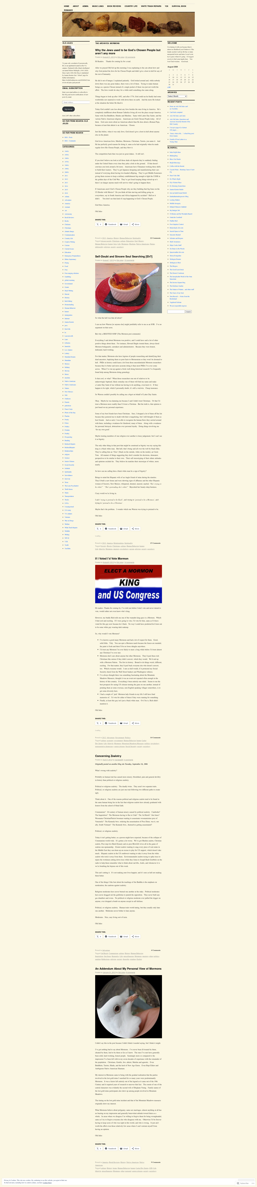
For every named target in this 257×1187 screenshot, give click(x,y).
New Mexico (69, 392)
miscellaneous (129, 956)
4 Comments (155, 950)
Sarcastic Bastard (175, 235)
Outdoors (68, 398)
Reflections (105, 959)
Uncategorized (69, 507)
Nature (152, 244)
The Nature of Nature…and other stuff (182, 289)
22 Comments (155, 238)
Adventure (110, 737)
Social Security (131, 746)
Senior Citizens (69, 461)
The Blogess (174, 266)
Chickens (68, 224)
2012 (104, 543)
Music (67, 374)
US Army (68, 510)
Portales (67, 430)
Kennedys (115, 956)
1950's (67, 155)
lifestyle (102, 549)
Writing (67, 534)
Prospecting (68, 437)
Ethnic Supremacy (70, 259)
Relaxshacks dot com (176, 228)
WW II (67, 538)
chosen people (106, 241)
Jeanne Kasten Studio (176, 189)
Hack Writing (69, 290)
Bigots (109, 546)
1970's (67, 162)
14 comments (129, 562)
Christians (116, 241)
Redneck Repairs (70, 444)
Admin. (85, 6)
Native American (132, 1162)
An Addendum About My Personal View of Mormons (128, 968)
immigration (68, 315)
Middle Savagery (175, 203)
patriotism (68, 405)
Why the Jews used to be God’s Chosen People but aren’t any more (127, 51)
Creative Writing (70, 242)
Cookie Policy (47, 1183)
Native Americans (142, 244)
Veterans (67, 517)
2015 (66, 189)
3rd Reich (104, 953)
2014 (66, 186)
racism (131, 549)
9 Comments (155, 1162)
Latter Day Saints (142, 1168)
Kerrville (67, 329)
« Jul (168, 87)
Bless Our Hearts (175, 159)
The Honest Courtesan (177, 273)
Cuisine (67, 245)
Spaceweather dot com (177, 252)
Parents (67, 402)
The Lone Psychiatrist (71, 486)
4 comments (128, 760)
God (136, 241)
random (98, 959)
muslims (67, 378)
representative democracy (104, 746)
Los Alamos (68, 350)
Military (67, 367)
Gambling (68, 277)
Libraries (67, 343)
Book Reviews (114, 6)
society (113, 247)
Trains (67, 493)
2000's (67, 172)
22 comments (130, 57)
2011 (66, 175)
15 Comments (155, 543)
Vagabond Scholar (175, 302)
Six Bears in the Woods (177, 249)
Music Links (98, 6)
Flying (67, 263)
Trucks (67, 500)
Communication (70, 235)
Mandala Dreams (70, 357)
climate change (69, 231)
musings (116, 549)
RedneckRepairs (70, 447)
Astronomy (68, 214)
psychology (124, 549)
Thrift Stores (69, 489)
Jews (115, 244)
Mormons (124, 244)
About (76, 6)
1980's (67, 165)
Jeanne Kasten (69, 322)
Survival (67, 479)
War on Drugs (69, 520)
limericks (67, 346)
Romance (68, 10)
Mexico (67, 364)
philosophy (99, 247)
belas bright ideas (175, 152)
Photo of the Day (70, 412)
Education (130, 241)
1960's (67, 158)
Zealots (139, 959)
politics (147, 743)
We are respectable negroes (178, 306)
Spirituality (137, 238)
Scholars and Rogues (176, 238)
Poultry (67, 433)
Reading (67, 440)
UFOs (67, 503)
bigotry (103, 546)
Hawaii (67, 294)
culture (122, 241)
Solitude (67, 468)
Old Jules (120, 57)
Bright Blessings (175, 162)
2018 (66, 193)
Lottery (67, 353)
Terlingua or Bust (175, 262)
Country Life (131, 6)
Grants (67, 287)
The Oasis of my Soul (177, 293)
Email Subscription (72, 88)
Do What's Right (175, 179)
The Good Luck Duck (177, 269)
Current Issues (69, 249)
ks (65, 332)
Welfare (67, 524)
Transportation (69, 496)
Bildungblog (174, 156)
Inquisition (99, 956)
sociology (120, 247)
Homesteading (69, 304)
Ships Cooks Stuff (175, 245)
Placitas (67, 416)
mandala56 (119, 760)
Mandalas (68, 360)
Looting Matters (175, 200)
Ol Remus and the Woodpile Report (181, 214)
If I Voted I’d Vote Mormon (111, 558)
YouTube (67, 548)
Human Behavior (126, 238)
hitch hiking (68, 301)
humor (110, 244)
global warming (70, 280)
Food (66, 266)
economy (110, 740)
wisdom (133, 959)
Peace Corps (69, 409)
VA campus (68, 513)
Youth (67, 545)
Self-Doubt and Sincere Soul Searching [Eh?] (123, 256)
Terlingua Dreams (175, 259)
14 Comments (155, 737)
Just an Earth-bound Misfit (178, 193)
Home (66, 6)
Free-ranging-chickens (72, 273)
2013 (104, 238)
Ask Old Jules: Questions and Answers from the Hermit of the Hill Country (180, 121)
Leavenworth (69, 336)
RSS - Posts (68, 137)
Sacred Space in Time (176, 231)
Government (119, 737)
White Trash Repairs (151, 6)
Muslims (132, 244)
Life (119, 244)
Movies (67, 371)
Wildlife (67, 531)
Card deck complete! (176, 112)
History (116, 238)
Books (67, 221)
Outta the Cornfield (176, 217)
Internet (67, 318)
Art (66, 210)
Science (67, 458)
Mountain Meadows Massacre (133, 743)
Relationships (119, 543)
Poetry (67, 419)
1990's (67, 169)
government (118, 740)
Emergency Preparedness (73, 256)
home (115, 1168)
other (151, 956)
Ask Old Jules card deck (177, 116)
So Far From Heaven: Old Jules (75, 122)
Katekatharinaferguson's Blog (179, 196)
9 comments (130, 972)
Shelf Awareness (175, 242)
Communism (113, 953)
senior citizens (119, 746)
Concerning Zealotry (108, 756)
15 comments (129, 260)
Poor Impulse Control (177, 224)
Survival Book (179, 6)
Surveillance (68, 475)
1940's (67, 151)
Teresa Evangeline (175, 256)
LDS (150, 1168)
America (110, 238)
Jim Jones (107, 956)
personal (128, 1171)
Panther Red (173, 221)
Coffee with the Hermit (177, 166)
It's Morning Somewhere (178, 186)
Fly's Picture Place (175, 182)
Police (67, 423)
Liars (66, 339)
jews (66, 325)
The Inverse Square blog (177, 282)
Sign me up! (68, 109)
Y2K (166, 6)
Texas (66, 482)
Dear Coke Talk (175, 175)
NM (66, 395)
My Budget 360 (175, 210)
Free (66, 270)
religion (107, 247)
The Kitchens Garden (176, 286)
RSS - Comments (70, 141)
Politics (128, 737)
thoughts (126, 959)
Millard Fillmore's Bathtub (178, 207)
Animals (67, 207)
